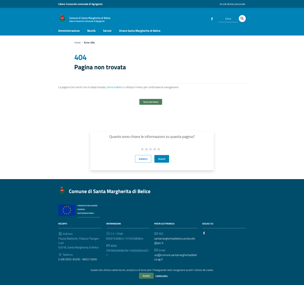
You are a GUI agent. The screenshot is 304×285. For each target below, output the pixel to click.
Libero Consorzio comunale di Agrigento (80, 4)
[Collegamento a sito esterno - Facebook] (212, 18)
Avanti (161, 159)
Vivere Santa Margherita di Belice (139, 31)
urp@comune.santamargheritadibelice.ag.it (175, 257)
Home (77, 42)
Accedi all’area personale (232, 4)
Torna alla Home (150, 102)
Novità (91, 31)
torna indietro (115, 87)
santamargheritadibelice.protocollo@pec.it (174, 240)
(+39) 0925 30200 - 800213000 (77, 259)
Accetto (146, 275)
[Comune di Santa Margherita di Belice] (62, 18)
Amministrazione (69, 31)
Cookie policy (161, 275)
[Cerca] (242, 18)
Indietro (143, 159)
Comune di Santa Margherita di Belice (109, 191)
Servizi (107, 31)
